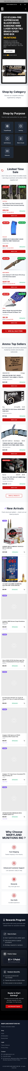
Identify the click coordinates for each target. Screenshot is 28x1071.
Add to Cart (14, 214)
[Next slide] (25, 69)
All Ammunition (4, 1034)
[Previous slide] (3, 69)
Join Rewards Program (14, 1005)
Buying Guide (4, 1037)
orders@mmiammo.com (8, 1053)
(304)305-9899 (7, 1055)
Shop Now (9, 50)
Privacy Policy (4, 1046)
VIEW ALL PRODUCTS (14, 494)
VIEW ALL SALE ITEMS (15, 330)
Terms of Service (5, 1044)
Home (2, 1032)
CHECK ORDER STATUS (11, 4)
